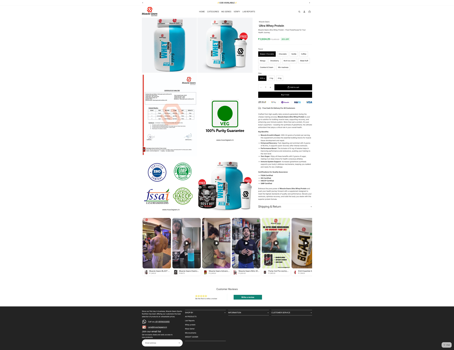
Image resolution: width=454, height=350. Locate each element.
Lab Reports (189, 321)
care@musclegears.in (157, 327)
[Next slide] (309, 2)
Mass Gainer (190, 329)
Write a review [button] (247, 297)
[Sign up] (179, 342)
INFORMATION (234, 312)
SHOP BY (189, 312)
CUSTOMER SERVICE (280, 312)
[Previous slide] (142, 2)
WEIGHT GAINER (191, 337)
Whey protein (190, 325)
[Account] (304, 11)
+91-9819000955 (162, 321)
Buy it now (285, 95)
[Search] (299, 11)
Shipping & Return (269, 206)
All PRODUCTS (190, 317)
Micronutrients (190, 333)
